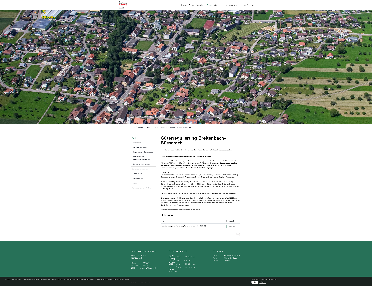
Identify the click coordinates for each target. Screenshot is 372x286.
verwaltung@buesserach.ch (149, 268)
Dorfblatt (227, 260)
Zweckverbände (137, 178)
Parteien (134, 183)
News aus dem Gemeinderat (143, 152)
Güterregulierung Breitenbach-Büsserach (144, 158)
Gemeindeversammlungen (232, 255)
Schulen (215, 260)
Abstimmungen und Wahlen (141, 188)
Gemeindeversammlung (140, 169)
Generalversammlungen (141, 164)
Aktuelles (183, 5)
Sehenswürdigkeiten (230, 258)
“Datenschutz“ (125, 279)
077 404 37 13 (145, 265)
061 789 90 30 (145, 263)
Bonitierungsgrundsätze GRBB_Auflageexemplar (179, 226)
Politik (209, 5)
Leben (216, 5)
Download (230, 221)
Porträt (191, 5)
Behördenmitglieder (140, 147)
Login (252, 5)
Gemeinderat (136, 143)
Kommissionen (137, 174)
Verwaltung (200, 5)
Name (164, 221)
